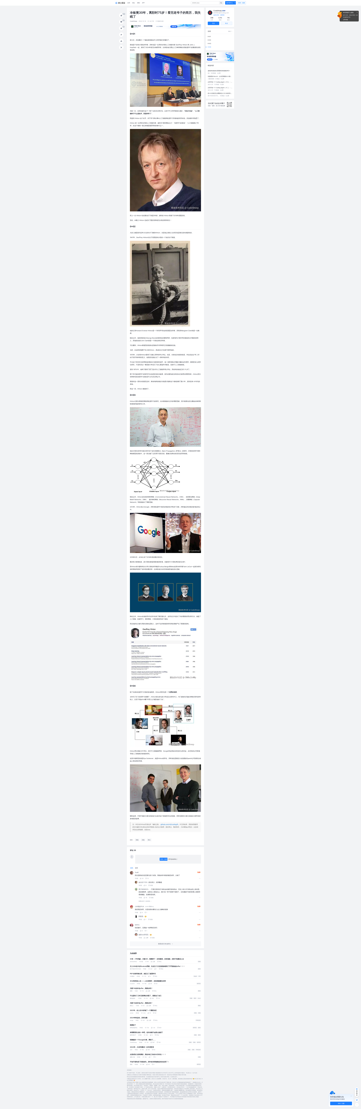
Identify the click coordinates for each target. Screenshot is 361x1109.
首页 (128, 3)
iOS (199, 976)
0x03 (209, 43)
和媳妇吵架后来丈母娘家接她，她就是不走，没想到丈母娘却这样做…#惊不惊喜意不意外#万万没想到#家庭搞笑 (155, 1098)
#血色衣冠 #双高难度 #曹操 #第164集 (176, 1074)
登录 (241, 3)
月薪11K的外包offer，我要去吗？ (141, 988)
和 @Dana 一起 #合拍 (191, 1073)
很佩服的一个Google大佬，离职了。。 (143, 1040)
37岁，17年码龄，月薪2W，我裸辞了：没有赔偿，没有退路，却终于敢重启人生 (157, 959)
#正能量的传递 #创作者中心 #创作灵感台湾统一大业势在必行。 (162, 1076)
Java (199, 998)
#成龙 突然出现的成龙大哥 (159, 1074)
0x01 (209, 36)
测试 (199, 991)
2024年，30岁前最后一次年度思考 (142, 1047)
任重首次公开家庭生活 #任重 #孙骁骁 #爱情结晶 (139, 1074)
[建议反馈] (357, 1100)
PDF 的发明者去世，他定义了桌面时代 (143, 974)
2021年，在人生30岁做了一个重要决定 (143, 1010)
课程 (138, 3)
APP (143, 3)
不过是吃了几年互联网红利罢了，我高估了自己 (146, 996)
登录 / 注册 (163, 859)
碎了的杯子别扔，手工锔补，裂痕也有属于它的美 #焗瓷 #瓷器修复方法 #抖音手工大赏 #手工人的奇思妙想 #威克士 (156, 1073)
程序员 (198, 983)
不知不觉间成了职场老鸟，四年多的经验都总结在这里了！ (149, 1062)
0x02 (209, 40)
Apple (195, 976)
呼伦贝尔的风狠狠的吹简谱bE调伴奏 (136, 1076)
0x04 (209, 47)
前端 (199, 961)
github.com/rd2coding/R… (170, 824)
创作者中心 (229, 3)
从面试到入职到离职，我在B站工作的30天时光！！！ (148, 1054)
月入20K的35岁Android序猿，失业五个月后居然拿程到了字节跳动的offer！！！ (157, 966)
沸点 (133, 3)
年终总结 (198, 1020)
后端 (191, 998)
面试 (199, 969)
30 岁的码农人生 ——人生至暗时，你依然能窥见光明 (148, 981)
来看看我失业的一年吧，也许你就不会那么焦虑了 (146, 1032)
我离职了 (133, 1025)
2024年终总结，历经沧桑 (138, 1018)
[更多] (357, 1105)
